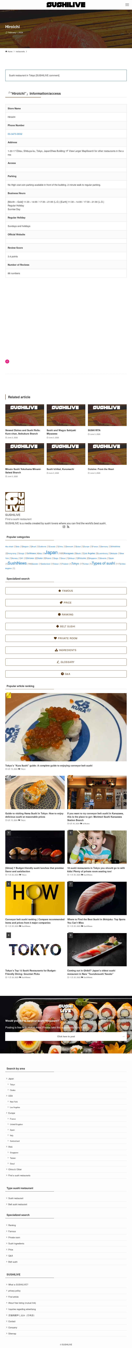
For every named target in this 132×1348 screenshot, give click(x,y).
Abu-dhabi (10, 546)
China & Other (15, 1169)
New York (14, 1101)
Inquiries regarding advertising (22, 1309)
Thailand (66, 564)
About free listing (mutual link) (22, 1302)
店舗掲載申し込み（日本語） (22, 1315)
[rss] (68, 526)
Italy (42, 553)
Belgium (27, 546)
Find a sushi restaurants (19, 1175)
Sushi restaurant (15, 1198)
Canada (53, 546)
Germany (106, 546)
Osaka (41, 558)
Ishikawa (33, 553)
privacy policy (14, 1290)
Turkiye (87, 564)
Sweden (36, 564)
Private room (14, 1237)
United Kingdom (16, 1124)
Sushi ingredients (16, 1243)
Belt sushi (12, 1261)
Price (10, 1249)
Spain (12, 1130)
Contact (11, 1321)
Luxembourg (104, 553)
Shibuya (73, 558)
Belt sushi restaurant (17, 1204)
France (96, 546)
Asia (19, 546)
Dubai (80, 546)
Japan (54, 552)
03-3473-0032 (15, 133)
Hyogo (23, 553)
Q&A (10, 1255)
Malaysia (115, 553)
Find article (13, 1296)
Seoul (65, 558)
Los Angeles (91, 553)
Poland (50, 558)
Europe (88, 546)
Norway (16, 558)
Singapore (94, 558)
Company (12, 1327)
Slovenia (104, 558)
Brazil (35, 546)
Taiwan (57, 564)
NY (23, 558)
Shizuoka (83, 558)
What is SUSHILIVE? (18, 1284)
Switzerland (47, 564)
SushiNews (20, 563)
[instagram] (64, 526)
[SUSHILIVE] (66, 5)
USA (10, 1095)
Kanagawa (70, 553)
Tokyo (77, 563)
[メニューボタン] (127, 5)
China (62, 546)
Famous (12, 1231)
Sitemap (12, 1333)
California (44, 546)
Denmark (71, 546)
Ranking (12, 1225)
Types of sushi (106, 562)
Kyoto (80, 553)
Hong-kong (13, 553)
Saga (57, 558)
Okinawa (31, 558)
